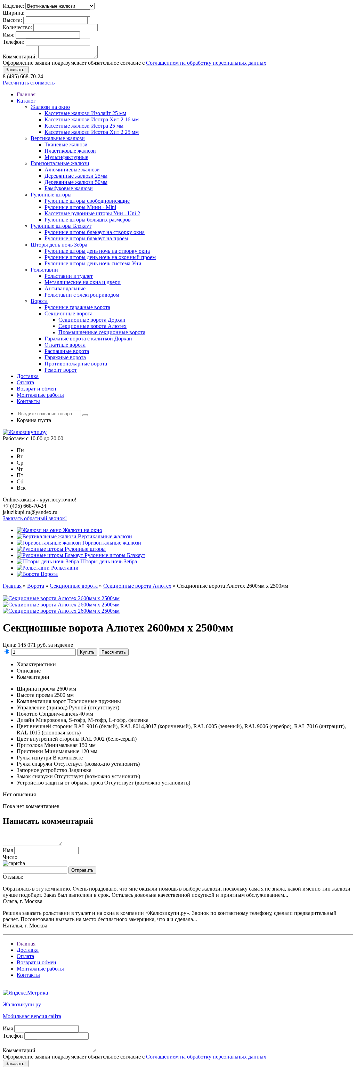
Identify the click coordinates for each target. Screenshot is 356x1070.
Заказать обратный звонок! (35, 518)
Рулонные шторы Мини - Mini (80, 207)
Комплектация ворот (41, 701)
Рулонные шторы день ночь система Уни (92, 263)
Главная (26, 94)
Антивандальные (65, 288)
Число (10, 857)
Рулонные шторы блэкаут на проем (86, 238)
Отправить (82, 870)
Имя (8, 850)
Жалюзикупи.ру (22, 1004)
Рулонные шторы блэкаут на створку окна (94, 232)
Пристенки (30, 751)
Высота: (12, 20)
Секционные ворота (68, 313)
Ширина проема (36, 689)
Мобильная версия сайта (32, 1016)
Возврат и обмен (36, 389)
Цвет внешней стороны (45, 726)
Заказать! (16, 69)
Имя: (8, 35)
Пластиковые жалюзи (70, 151)
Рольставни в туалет (68, 276)
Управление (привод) (42, 707)
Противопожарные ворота (75, 364)
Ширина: (13, 13)
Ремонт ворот (60, 370)
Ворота (39, 301)
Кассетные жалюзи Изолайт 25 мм (85, 113)
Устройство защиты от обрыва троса (60, 783)
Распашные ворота (66, 351)
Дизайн (25, 720)
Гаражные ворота (65, 357)
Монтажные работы (40, 395)
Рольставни (44, 270)
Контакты (28, 401)
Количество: (17, 27)
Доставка (28, 376)
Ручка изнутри (34, 758)
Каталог (26, 101)
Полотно (27, 714)
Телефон (13, 1036)
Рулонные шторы (51, 195)
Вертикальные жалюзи (58, 138)
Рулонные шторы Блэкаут (61, 226)
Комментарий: (20, 56)
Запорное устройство (42, 770)
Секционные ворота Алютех (92, 326)
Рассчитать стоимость (29, 83)
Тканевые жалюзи (66, 144)
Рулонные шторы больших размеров (87, 220)
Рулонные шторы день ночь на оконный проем (100, 257)
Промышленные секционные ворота (101, 332)
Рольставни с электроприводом (81, 295)
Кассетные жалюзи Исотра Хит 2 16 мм (91, 119)
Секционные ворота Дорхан (92, 320)
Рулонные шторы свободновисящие (87, 201)
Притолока (30, 745)
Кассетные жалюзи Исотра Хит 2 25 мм (91, 132)
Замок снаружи (35, 776)
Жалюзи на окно (50, 107)
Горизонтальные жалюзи (60, 163)
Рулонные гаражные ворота (77, 307)
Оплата (25, 382)
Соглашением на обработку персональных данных (206, 63)
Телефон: (13, 42)
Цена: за (38, 645)
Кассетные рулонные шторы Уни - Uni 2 (92, 213)
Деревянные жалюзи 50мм (75, 182)
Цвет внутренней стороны (48, 739)
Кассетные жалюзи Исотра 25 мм (83, 126)
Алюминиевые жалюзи (72, 169)
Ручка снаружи (34, 764)
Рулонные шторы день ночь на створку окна (97, 251)
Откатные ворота (65, 345)
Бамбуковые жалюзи (68, 188)
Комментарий (19, 1050)
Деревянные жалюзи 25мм (75, 176)
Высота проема (35, 695)
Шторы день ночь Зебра (59, 245)
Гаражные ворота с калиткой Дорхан (88, 338)
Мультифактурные (66, 157)
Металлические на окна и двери (82, 282)
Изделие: (13, 6)
